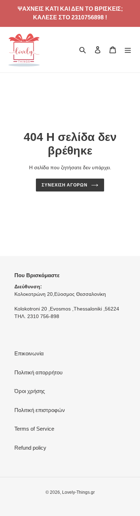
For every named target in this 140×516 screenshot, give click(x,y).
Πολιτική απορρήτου (38, 372)
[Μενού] (127, 49)
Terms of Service (34, 429)
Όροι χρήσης (29, 391)
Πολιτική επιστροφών (39, 410)
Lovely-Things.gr (78, 492)
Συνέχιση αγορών (65, 185)
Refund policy (30, 448)
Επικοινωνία (29, 353)
